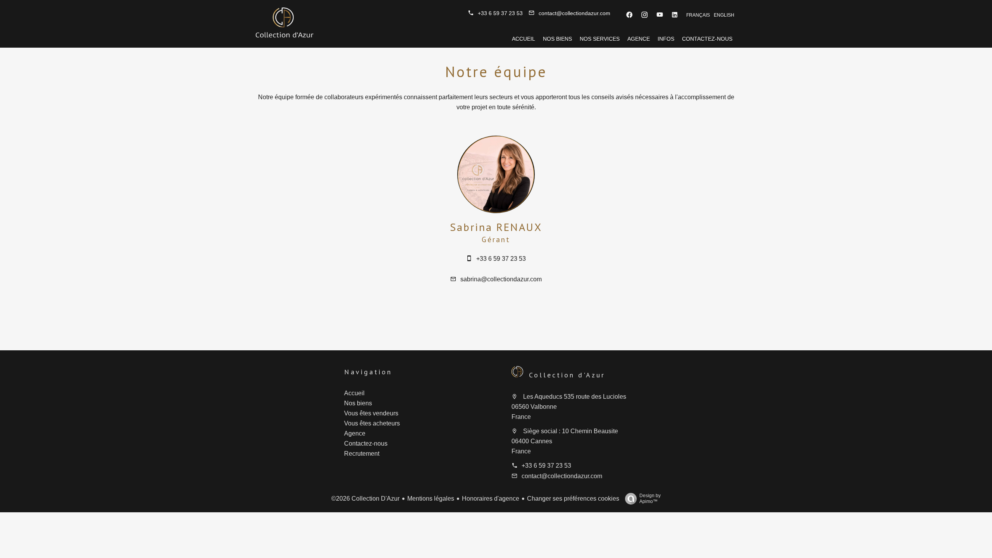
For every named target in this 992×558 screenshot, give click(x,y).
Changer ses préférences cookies (573, 498)
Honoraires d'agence (490, 498)
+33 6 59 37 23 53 (500, 13)
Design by (650, 498)
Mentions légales (430, 498)
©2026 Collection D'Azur (365, 498)
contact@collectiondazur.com (574, 13)
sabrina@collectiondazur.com (501, 279)
